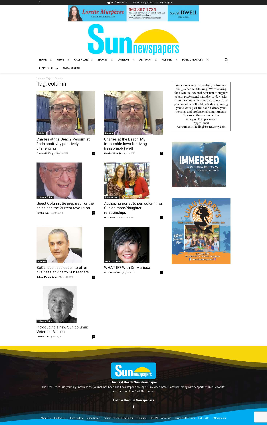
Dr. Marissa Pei (112, 272)
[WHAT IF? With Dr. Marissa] (133, 245)
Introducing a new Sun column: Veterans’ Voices (62, 329)
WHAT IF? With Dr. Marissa (127, 267)
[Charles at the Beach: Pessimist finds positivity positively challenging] (66, 113)
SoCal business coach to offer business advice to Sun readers (63, 269)
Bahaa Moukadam (46, 277)
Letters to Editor (45, 197)
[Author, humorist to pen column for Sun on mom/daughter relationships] (133, 181)
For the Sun (43, 212)
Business (42, 261)
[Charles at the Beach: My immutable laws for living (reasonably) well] (133, 113)
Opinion (41, 133)
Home (40, 78)
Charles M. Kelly (45, 153)
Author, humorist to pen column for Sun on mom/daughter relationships (133, 208)
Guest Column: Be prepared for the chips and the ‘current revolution (65, 205)
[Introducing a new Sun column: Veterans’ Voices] (66, 304)
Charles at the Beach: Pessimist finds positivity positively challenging (63, 144)
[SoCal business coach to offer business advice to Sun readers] (66, 245)
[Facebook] (133, 406)
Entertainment (111, 197)
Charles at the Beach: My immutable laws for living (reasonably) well (125, 144)
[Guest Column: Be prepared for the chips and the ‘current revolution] (66, 181)
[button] (226, 59)
